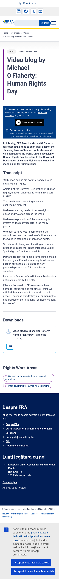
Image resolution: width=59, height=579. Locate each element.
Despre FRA (12, 424)
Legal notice (22, 514)
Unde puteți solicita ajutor (20, 437)
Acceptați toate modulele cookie (31, 562)
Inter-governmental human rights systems (28, 386)
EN (10, 346)
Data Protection (47, 514)
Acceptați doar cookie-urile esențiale (34, 571)
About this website (9, 514)
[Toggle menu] (53, 23)
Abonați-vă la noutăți (17, 445)
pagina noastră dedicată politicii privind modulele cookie (31, 536)
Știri (8, 441)
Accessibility (7, 517)
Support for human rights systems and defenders (25, 378)
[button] (19, 11)
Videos (26, 33)
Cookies (34, 514)
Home (5, 33)
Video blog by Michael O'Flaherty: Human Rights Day (27, 37)
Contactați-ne (10, 482)
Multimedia (15, 33)
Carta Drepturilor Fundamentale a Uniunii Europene (29, 430)
